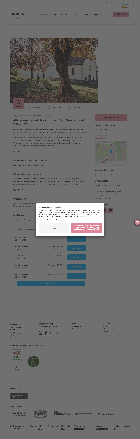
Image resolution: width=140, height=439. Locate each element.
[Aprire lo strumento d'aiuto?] (137, 222)
